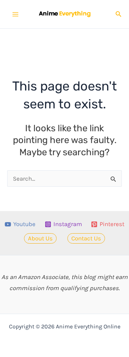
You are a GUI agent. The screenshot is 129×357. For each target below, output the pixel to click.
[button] (118, 14)
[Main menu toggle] (15, 14)
